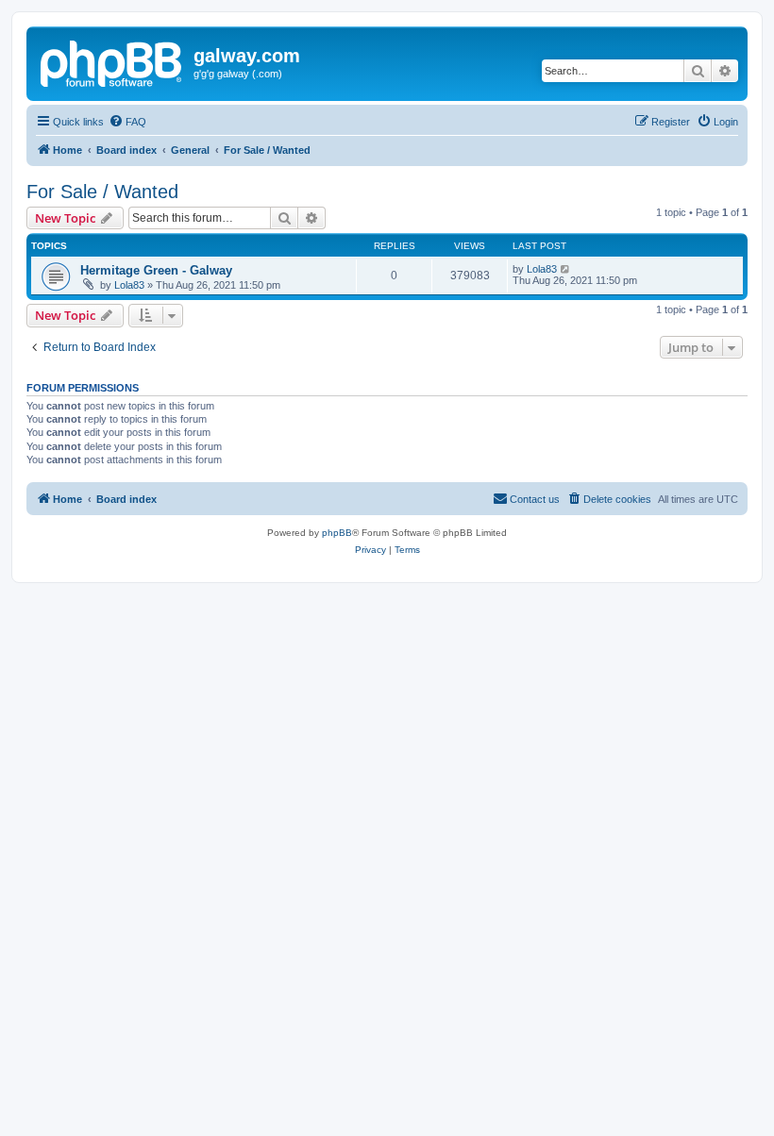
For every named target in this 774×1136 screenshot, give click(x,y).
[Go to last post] (566, 269)
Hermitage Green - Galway (156, 270)
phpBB (337, 532)
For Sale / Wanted (102, 191)
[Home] (112, 61)
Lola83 (129, 285)
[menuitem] (127, 121)
